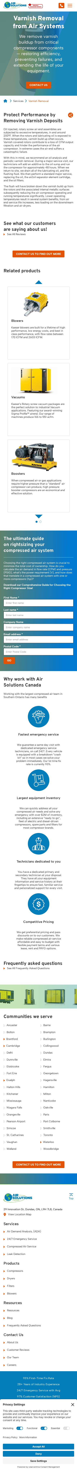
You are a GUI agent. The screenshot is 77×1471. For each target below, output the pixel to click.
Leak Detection (15, 1254)
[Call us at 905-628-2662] (54, 6)
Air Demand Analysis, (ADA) (23, 1231)
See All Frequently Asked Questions (28, 968)
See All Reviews (16, 234)
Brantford (12, 1039)
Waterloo (48, 1142)
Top (71, 1198)
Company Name (13, 622)
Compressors (14, 1270)
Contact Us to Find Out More (38, 254)
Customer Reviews (17, 1349)
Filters (10, 1286)
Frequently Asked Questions (23, 1325)
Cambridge (13, 1045)
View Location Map (19, 1214)
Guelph (10, 1080)
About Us (12, 1342)
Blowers (11, 1293)
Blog (9, 1318)
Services (18, 101)
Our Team (12, 1357)
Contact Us (13, 1334)
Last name (11, 609)
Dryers (10, 1278)
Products (11, 1263)
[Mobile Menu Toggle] (69, 6)
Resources (13, 1302)
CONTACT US (38, 85)
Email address (13, 634)
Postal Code (12, 646)
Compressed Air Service (21, 1246)
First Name (11, 597)
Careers (11, 1365)
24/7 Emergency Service (21, 1239)
